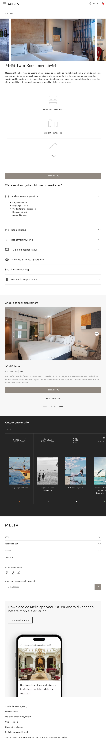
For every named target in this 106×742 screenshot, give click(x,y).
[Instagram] (12, 572)
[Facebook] (7, 572)
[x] (18, 572)
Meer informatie (53, 398)
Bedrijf (8, 551)
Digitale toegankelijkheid (16, 732)
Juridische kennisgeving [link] (16, 706)
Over (7, 537)
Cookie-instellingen (14, 727)
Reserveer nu (53, 175)
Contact (9, 557)
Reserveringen (11, 544)
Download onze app (20, 620)
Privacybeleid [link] (11, 711)
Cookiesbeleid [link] (11, 722)
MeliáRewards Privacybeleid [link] (18, 716)
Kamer (11, 13)
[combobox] (96, 3)
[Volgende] (61, 406)
